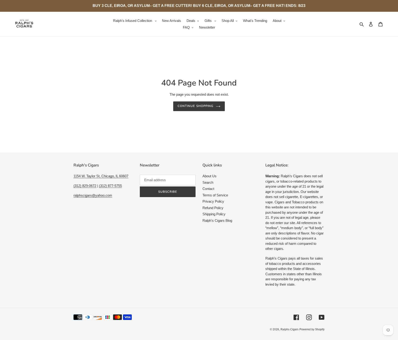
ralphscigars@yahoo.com (92, 195)
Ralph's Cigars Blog (217, 220)
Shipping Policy (213, 214)
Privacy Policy (213, 201)
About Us (209, 176)
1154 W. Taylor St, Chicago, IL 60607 (100, 176)
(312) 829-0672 (84, 186)
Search (207, 182)
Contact (208, 189)
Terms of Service (215, 195)
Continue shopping (196, 106)
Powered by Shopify (312, 329)
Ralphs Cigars (289, 329)
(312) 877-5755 (110, 186)
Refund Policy (212, 208)
